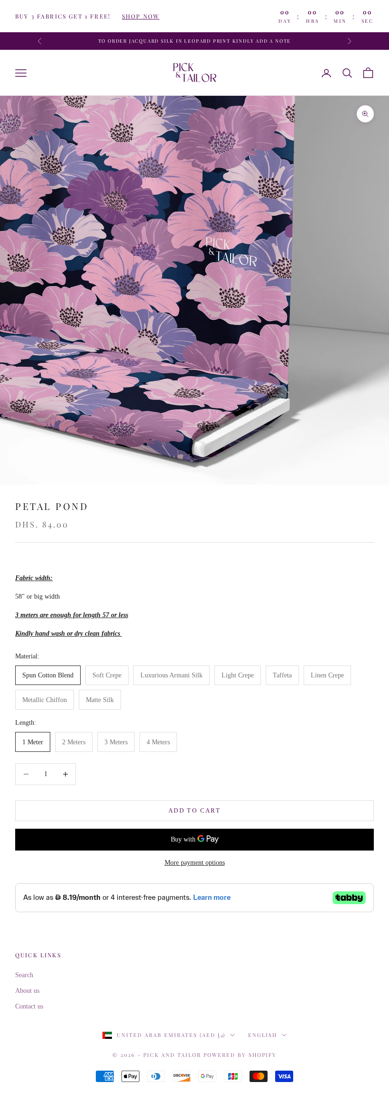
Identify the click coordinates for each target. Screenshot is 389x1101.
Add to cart (194, 810)
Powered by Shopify (240, 1054)
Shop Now (140, 16)
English (262, 1034)
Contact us (29, 1006)
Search (24, 975)
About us (27, 990)
